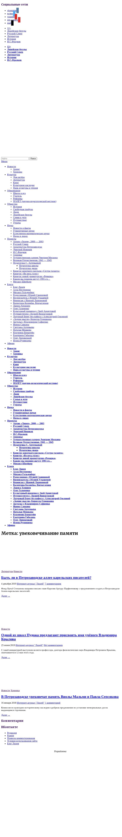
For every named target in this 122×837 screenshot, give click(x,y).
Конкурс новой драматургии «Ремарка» (33, 276)
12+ (9, 28)
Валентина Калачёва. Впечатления (30, 303)
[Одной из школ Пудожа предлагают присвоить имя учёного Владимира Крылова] (23, 626)
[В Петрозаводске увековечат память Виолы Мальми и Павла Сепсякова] (23, 688)
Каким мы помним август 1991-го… (31, 279)
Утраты (17, 222)
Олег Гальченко (21, 308)
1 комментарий (52, 703)
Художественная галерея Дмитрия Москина (35, 257)
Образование (13, 190)
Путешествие (20, 220)
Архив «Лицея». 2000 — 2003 (28, 241)
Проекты (11, 239)
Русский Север (14, 33)
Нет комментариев (53, 645)
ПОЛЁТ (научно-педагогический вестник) (34, 201)
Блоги (10, 284)
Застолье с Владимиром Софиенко (30, 322)
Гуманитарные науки (24, 231)
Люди (16, 212)
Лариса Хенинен (21, 306)
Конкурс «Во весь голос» (26, 273)
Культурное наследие (24, 185)
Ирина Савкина (21, 324)
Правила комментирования (21, 738)
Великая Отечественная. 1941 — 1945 (32, 260)
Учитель (17, 196)
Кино (16, 182)
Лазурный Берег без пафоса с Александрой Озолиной (40, 316)
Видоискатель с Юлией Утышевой (30, 298)
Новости (11, 166)
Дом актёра (19, 177)
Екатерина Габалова (23, 335)
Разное (10, 735)
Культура (11, 174)
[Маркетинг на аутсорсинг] (61, 831)
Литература (13, 36)
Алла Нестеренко (22, 289)
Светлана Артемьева (23, 327)
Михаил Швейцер (22, 281)
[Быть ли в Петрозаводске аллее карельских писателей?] (23, 568)
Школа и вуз (19, 193)
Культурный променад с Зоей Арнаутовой (34, 311)
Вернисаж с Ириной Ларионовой (30, 300)
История (11, 39)
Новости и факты (22, 228)
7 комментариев (53, 583)
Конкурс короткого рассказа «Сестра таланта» (36, 271)
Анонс (16, 169)
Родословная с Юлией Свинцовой (30, 295)
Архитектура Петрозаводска (27, 247)
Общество (12, 204)
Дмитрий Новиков (22, 249)
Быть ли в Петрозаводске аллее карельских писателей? (46, 577)
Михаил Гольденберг (24, 292)
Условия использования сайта (22, 741)
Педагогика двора (28, 268)
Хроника (17, 172)
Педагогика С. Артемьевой (27, 263)
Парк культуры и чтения (25, 188)
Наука (10, 225)
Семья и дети (19, 217)
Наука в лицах (20, 236)
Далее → (5, 596)
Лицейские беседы (16, 31)
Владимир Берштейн (23, 332)
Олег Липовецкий (22, 338)
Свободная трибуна (23, 209)
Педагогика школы (28, 265)
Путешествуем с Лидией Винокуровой (33, 314)
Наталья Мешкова (22, 330)
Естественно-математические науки (31, 233)
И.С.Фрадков (14, 41)
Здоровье (17, 255)
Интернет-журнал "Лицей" (30, 583)
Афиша (10, 343)
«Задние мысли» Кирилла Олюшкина (32, 319)
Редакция (12, 733)
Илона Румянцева (22, 340)
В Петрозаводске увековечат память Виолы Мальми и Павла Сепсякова (60, 697)
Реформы (17, 198)
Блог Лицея (19, 287)
